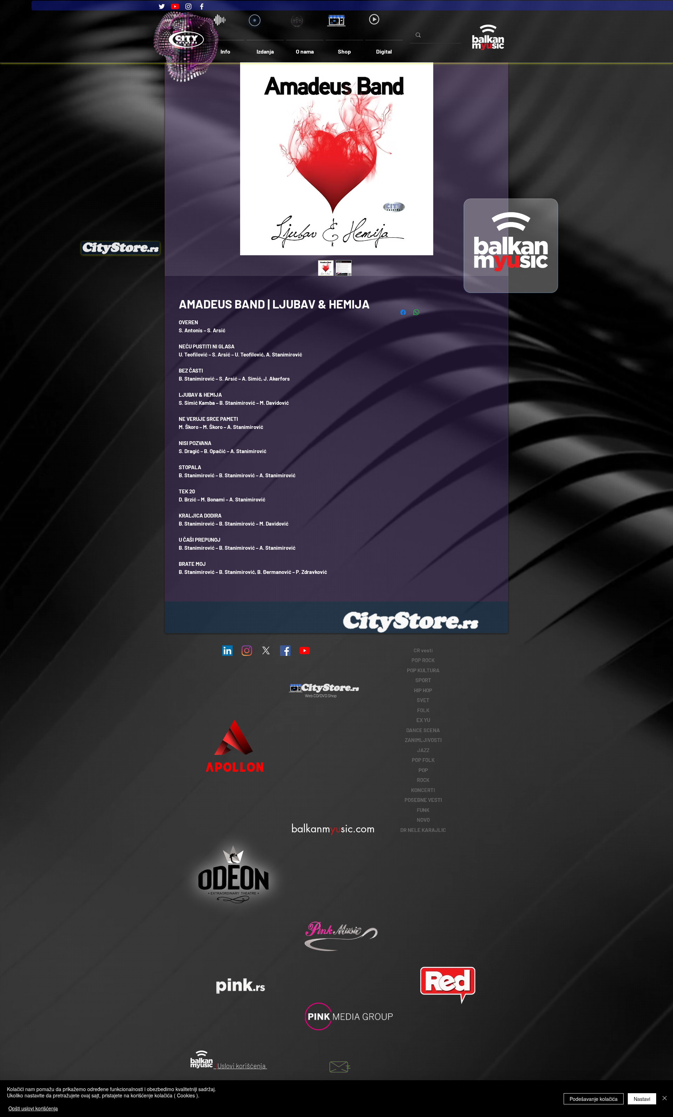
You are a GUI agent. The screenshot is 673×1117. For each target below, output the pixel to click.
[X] (266, 650)
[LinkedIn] (227, 650)
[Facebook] (202, 6)
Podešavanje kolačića (594, 1098)
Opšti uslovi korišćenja (33, 1108)
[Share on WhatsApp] (416, 312)
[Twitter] (162, 6)
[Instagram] (188, 6)
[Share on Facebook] (403, 312)
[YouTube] (175, 6)
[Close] (664, 1098)
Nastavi (642, 1098)
